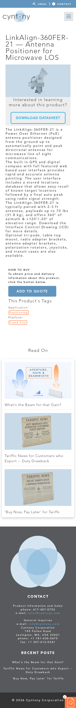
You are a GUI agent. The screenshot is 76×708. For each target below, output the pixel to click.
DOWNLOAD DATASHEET (38, 118)
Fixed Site (18, 322)
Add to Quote (32, 291)
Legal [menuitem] (42, 3)
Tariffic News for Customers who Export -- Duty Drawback (38, 670)
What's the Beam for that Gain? (33, 405)
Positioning (19, 312)
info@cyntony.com (44, 624)
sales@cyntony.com (44, 613)
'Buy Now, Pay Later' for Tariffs (32, 512)
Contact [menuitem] (64, 3)
